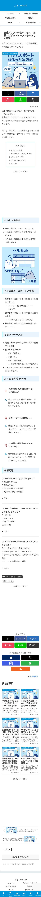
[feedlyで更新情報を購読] (30, 663)
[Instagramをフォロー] (11, 663)
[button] (33, 99)
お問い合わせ (30, 890)
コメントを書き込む (20, 857)
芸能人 (29, 886)
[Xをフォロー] (30, 657)
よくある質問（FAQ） (19, 160)
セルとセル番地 (16, 150)
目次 (17, 146)
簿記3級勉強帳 (11, 886)
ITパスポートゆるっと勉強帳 (13, 577)
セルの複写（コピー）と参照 (21, 154)
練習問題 (14, 163)
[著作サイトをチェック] (11, 657)
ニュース (11, 883)
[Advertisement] (20, 193)
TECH (11, 890)
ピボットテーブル (17, 157)
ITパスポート (8, 581)
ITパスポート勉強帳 (30, 883)
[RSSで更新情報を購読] (20, 669)
